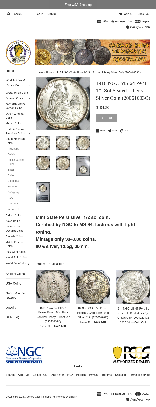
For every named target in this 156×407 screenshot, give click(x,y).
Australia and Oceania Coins (18, 228)
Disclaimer (57, 374)
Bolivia (11, 154)
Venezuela (14, 209)
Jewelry (11, 307)
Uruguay (13, 203)
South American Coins (18, 141)
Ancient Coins (18, 273)
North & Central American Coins (18, 131)
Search (10, 374)
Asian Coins (18, 221)
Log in (39, 14)
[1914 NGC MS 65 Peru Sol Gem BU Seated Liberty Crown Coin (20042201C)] (133, 287)
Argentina (13, 148)
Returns (107, 374)
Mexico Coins (18, 123)
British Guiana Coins (16, 162)
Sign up (52, 14)
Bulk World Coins (16, 251)
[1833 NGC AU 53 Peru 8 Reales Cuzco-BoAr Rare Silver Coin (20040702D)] (93, 287)
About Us (23, 374)
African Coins (18, 215)
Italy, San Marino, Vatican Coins (18, 106)
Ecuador (13, 186)
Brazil (11, 169)
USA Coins (13, 283)
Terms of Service (139, 374)
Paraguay (13, 192)
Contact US (40, 374)
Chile (11, 175)
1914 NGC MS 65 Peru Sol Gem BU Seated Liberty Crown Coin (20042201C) (133, 312)
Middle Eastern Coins (18, 244)
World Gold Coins (16, 257)
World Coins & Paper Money (18, 82)
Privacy (94, 374)
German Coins (18, 98)
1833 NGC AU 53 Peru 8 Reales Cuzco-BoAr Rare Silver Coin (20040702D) (93, 312)
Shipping (120, 374)
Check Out (144, 14)
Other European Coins (18, 116)
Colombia (13, 181)
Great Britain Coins (18, 92)
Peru (10, 198)
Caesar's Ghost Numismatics (40, 396)
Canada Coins (14, 236)
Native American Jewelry (17, 295)
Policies (81, 374)
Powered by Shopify (66, 396)
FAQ (70, 374)
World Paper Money (17, 263)
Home (10, 70)
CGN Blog (13, 317)
